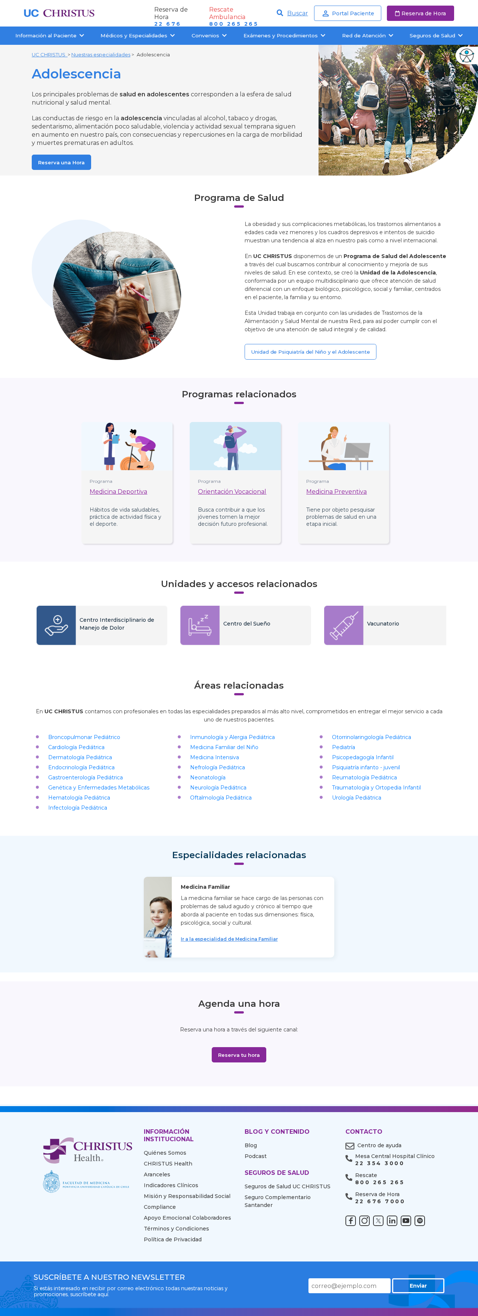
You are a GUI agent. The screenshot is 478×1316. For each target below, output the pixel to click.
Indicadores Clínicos (171, 1185)
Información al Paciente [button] (46, 35)
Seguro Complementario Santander (278, 1201)
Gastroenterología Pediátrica (85, 777)
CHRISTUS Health (168, 1163)
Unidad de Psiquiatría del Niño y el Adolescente (310, 352)
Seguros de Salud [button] (432, 35)
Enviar (418, 1285)
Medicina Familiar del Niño (224, 747)
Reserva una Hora (61, 162)
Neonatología (208, 777)
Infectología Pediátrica (77, 807)
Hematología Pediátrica (79, 797)
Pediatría (343, 747)
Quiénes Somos (165, 1152)
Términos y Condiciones (176, 1228)
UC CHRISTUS (50, 55)
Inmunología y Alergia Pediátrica (232, 737)
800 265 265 (233, 24)
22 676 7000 (380, 1201)
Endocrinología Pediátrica (81, 767)
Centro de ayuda (379, 1145)
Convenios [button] (205, 35)
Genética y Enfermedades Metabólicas (98, 787)
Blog (251, 1145)
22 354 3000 (379, 1163)
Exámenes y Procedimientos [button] (280, 35)
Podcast (256, 1156)
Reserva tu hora (239, 1055)
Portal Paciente (353, 13)
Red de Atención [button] (364, 35)
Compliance (160, 1207)
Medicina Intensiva (214, 757)
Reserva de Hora (423, 13)
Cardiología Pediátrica (76, 747)
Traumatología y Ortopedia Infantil (376, 787)
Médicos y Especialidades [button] (133, 35)
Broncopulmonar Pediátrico (84, 737)
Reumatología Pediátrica (364, 777)
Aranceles (157, 1174)
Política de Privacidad (173, 1239)
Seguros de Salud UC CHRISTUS (287, 1186)
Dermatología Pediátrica (80, 757)
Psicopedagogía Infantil (363, 757)
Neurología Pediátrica (218, 787)
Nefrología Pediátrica (217, 767)
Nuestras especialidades (100, 55)
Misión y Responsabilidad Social (187, 1196)
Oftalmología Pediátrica (221, 797)
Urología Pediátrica (356, 797)
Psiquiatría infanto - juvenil (366, 767)
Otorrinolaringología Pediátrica (371, 737)
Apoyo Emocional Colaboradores (187, 1217)
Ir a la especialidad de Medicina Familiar (229, 939)
